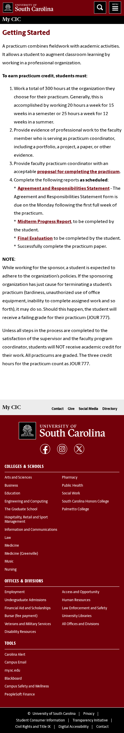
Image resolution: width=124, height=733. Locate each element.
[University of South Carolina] (62, 430)
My (11, 19)
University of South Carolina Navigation (115, 7)
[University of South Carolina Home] (26, 6)
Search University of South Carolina (100, 7)
